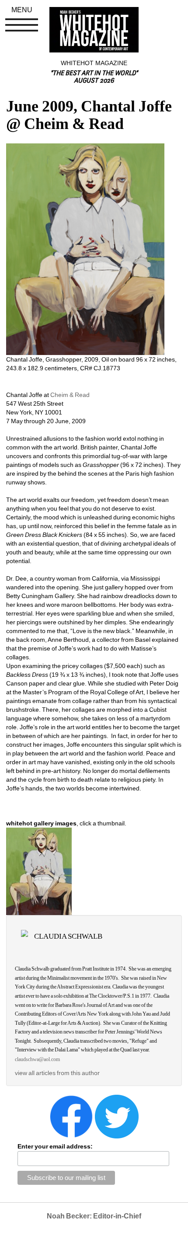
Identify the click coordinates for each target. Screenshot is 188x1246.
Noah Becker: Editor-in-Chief (94, 1216)
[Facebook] (71, 1116)
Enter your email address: (55, 1146)
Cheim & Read (70, 394)
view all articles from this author (57, 1072)
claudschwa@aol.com (37, 1059)
